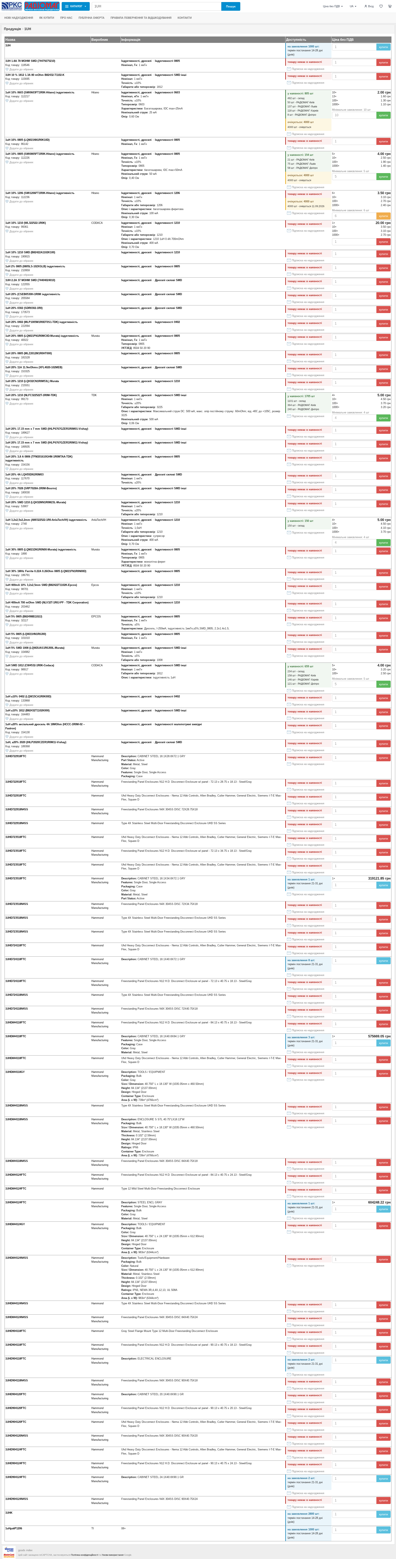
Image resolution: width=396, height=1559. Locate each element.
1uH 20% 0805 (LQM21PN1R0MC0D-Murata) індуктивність (42, 335)
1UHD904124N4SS (16, 1498)
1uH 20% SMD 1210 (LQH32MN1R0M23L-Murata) (35, 502)
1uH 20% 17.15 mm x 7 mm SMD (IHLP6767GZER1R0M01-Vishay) (46, 428)
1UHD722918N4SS (16, 809)
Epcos (95, 585)
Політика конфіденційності (84, 1555)
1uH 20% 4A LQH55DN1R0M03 (24, 474)
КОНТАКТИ (185, 17)
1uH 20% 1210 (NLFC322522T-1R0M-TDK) (31, 395)
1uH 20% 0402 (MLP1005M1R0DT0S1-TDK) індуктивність (41, 322)
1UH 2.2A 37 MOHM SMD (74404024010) (30, 280)
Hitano (95, 92)
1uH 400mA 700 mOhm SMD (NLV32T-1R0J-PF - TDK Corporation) (46, 602)
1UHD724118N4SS (16, 994)
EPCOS (96, 616)
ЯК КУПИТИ (46, 17)
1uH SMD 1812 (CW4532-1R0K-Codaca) (29, 665)
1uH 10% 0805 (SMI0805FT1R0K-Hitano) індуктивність (39, 153)
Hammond (97, 795)
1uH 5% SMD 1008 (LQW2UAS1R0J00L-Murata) (34, 647)
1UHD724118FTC (15, 945)
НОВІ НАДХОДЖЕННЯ (18, 17)
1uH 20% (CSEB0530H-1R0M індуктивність (32, 294)
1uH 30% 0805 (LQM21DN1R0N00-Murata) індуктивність (40, 549)
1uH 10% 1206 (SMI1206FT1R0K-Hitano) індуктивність (39, 193)
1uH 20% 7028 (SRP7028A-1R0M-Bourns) (31, 488)
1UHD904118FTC (15, 1331)
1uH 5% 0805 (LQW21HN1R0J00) (25, 634)
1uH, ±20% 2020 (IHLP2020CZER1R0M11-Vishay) (35, 742)
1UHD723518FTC (15, 837)
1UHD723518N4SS (16, 904)
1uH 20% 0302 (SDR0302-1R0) (23, 308)
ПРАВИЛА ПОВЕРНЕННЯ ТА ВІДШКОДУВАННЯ (141, 17)
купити (383, 47)
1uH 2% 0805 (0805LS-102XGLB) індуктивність (35, 266)
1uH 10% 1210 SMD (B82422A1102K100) (30, 252)
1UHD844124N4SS (16, 1257)
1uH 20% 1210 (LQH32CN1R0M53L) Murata (32, 381)
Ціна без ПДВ (331, 6)
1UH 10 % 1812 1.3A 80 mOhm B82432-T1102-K (34, 74)
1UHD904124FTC (15, 1449)
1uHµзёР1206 (13, 1528)
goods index (25, 1550)
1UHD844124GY (15, 1224)
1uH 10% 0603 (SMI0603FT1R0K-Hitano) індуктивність (39, 92)
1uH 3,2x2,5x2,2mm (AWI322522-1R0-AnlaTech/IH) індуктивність (46, 519)
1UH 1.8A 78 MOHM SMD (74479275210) (30, 60)
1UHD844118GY (15, 1071)
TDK (94, 395)
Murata (95, 335)
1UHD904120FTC (15, 1394)
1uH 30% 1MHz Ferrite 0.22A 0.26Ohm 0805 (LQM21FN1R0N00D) (45, 571)
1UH (8, 45)
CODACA (97, 222)
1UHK (8, 1512)
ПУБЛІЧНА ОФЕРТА (91, 17)
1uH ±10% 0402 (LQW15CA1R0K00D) (28, 696)
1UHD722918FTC (15, 756)
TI (92, 1528)
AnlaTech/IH (98, 519)
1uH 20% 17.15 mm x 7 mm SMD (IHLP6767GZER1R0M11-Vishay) (46, 442)
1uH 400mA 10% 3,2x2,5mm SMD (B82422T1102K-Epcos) (41, 585)
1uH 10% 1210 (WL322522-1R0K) (25, 222)
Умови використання (113, 1555)
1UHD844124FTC (15, 1174)
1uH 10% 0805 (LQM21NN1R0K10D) (27, 139)
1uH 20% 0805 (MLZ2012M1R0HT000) (28, 353)
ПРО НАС (66, 17)
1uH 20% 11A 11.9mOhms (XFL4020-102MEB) (33, 367)
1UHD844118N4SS (16, 1105)
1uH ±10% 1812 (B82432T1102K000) (27, 710)
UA (352, 6)
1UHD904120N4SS (16, 1435)
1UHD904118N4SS (16, 1380)
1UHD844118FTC (15, 1022)
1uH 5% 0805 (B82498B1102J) (23, 616)
